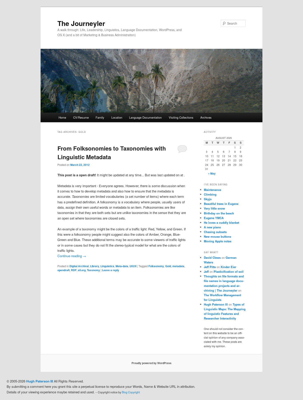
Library (94, 266)
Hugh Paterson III (216, 304)
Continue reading (71, 255)
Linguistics (107, 266)
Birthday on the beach (219, 213)
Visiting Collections (181, 117)
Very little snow (214, 208)
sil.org (82, 270)
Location (116, 117)
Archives (206, 117)
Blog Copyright (131, 392)
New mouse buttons (217, 236)
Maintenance (212, 190)
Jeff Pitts (210, 267)
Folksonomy (156, 266)
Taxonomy (93, 270)
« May (212, 173)
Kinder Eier (228, 267)
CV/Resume (81, 117)
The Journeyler (81, 23)
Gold (168, 266)
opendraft (63, 270)
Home (62, 117)
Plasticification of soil (229, 271)
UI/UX (133, 266)
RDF (74, 270)
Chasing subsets (215, 232)
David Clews (212, 257)
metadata (178, 266)
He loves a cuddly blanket (221, 222)
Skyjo (208, 199)
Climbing (210, 194)
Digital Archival (79, 266)
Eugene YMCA (214, 218)
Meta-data (122, 266)
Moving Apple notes (217, 241)
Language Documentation (145, 117)
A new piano (212, 227)
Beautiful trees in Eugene (221, 204)
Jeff (206, 271)
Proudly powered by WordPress (151, 363)
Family (100, 117)
